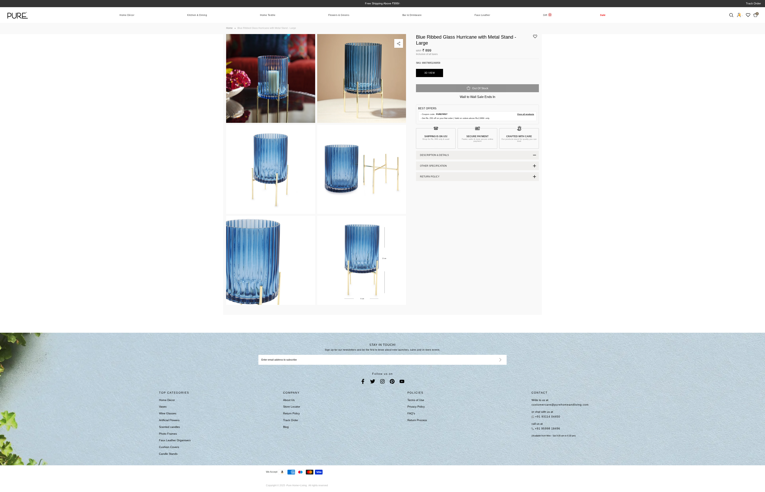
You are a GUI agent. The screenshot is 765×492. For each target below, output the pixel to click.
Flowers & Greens (338, 15)
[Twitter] (372, 382)
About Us (289, 400)
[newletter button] (495, 360)
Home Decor (167, 400)
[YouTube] (401, 382)
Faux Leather (482, 15)
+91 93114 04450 (547, 416)
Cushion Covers (169, 447)
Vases (163, 406)
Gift (545, 15)
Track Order (753, 3)
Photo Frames (168, 433)
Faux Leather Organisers (175, 440)
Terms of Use (415, 400)
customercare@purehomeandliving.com (560, 404)
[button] (535, 38)
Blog (286, 426)
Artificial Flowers (169, 420)
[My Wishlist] (748, 15)
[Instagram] (382, 382)
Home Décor (127, 15)
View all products (525, 114)
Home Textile (267, 15)
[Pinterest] (392, 382)
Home (229, 28)
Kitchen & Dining (197, 15)
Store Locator (291, 406)
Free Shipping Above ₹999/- (382, 3)
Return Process (417, 420)
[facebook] (362, 382)
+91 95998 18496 (547, 428)
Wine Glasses (167, 413)
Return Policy (291, 413)
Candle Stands (168, 453)
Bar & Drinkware (412, 15)
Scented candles (169, 426)
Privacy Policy (416, 406)
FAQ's (411, 413)
